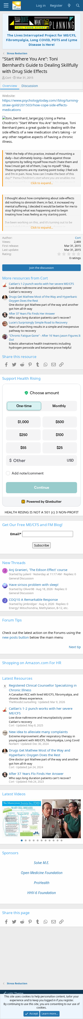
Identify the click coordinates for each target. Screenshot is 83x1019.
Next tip (75, 647)
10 (57, 840)
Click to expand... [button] (42, 183)
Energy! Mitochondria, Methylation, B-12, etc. (38, 608)
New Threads (13, 562)
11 (61, 840)
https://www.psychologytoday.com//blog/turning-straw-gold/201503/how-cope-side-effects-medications (40, 105)
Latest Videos (13, 793)
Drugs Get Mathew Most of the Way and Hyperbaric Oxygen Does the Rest (39, 752)
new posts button (16, 637)
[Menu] (6, 5)
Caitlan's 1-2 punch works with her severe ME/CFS (41, 284)
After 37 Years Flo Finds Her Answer (32, 314)
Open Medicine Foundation (41, 872)
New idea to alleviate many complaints (38, 732)
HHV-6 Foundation (41, 892)
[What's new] (69, 5)
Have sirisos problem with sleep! (33, 584)
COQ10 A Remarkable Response (33, 599)
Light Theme (14, 993)
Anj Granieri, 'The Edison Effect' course (38, 569)
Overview (9, 85)
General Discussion (21, 578)
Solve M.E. (41, 862)
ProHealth (41, 882)
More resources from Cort (25, 278)
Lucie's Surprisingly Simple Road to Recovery (38, 322)
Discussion (29, 85)
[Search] (77, 5)
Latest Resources (17, 678)
